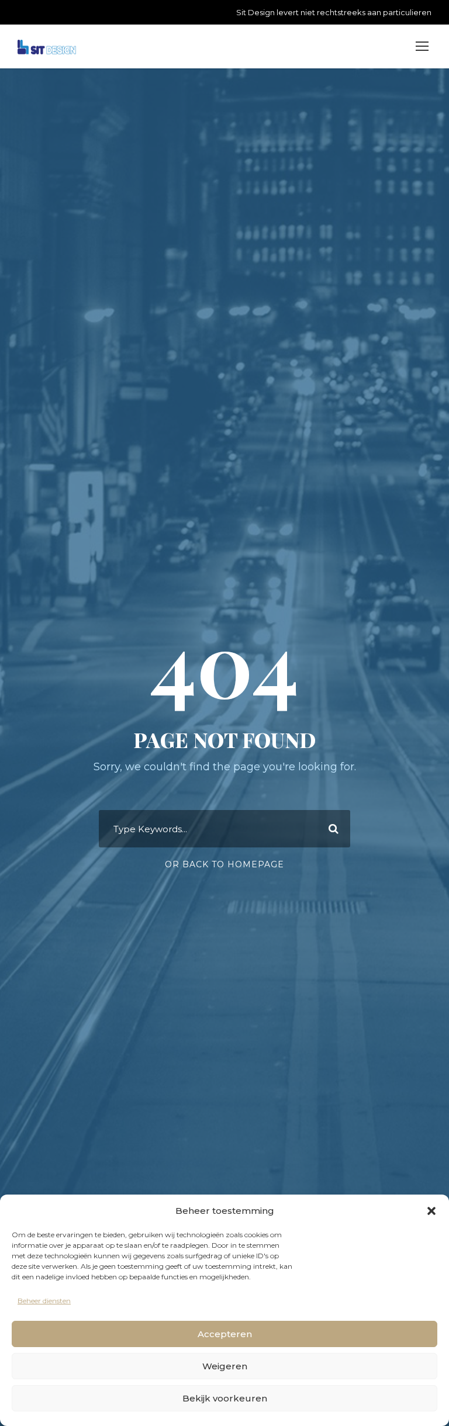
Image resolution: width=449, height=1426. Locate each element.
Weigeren (224, 1366)
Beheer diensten (44, 1300)
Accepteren (225, 1334)
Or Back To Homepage (224, 864)
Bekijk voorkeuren (224, 1398)
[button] (431, 1211)
